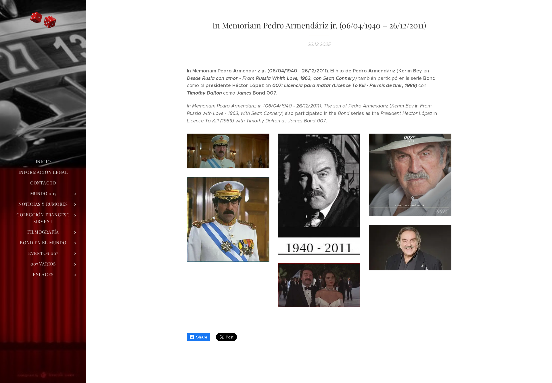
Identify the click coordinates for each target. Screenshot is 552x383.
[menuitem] (43, 161)
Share (201, 337)
